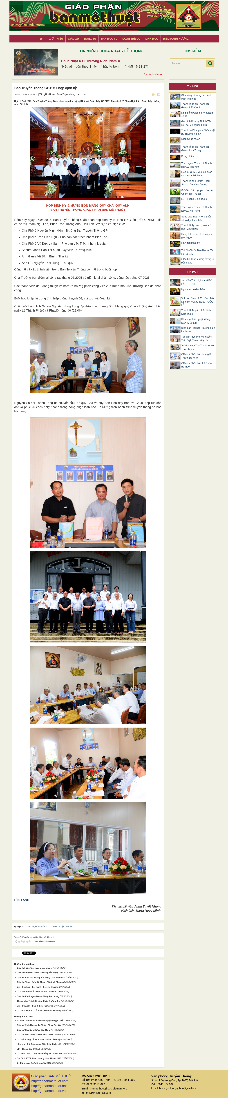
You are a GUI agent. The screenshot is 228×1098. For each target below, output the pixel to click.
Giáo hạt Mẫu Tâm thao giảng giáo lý (34, 967)
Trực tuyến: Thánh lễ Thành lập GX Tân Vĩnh (196, 165)
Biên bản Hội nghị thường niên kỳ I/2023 (198, 329)
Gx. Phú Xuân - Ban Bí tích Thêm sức (35, 1005)
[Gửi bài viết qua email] (148, 94)
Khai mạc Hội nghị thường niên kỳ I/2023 (195, 321)
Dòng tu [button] (90, 38)
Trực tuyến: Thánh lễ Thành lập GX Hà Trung (196, 208)
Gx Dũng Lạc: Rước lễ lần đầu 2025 (34, 1062)
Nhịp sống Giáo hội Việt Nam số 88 (197, 114)
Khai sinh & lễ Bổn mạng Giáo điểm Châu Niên (39, 1044)
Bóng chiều (187, 156)
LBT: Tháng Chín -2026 (194, 199)
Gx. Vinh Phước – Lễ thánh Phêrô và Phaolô (38, 1010)
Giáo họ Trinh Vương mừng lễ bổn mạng (197, 260)
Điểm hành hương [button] (176, 38)
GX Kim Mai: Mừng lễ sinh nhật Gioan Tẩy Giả (39, 1034)
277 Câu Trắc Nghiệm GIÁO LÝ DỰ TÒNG (196, 282)
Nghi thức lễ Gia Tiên (193, 289)
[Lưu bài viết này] (159, 94)
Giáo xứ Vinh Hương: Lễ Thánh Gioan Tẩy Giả (39, 1025)
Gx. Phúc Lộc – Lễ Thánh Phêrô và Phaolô (37, 986)
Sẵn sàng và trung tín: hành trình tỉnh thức (196, 96)
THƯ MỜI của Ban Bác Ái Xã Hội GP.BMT (197, 252)
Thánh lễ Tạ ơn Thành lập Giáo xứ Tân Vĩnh (195, 105)
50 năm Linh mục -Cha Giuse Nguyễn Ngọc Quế (40, 1020)
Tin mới (192, 86)
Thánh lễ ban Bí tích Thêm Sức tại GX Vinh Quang (195, 182)
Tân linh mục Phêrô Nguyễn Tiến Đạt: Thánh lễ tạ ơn (196, 338)
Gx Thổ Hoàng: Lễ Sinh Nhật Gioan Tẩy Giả (38, 1039)
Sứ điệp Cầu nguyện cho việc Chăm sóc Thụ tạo (197, 191)
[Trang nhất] (41, 39)
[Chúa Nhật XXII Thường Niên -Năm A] (36, 62)
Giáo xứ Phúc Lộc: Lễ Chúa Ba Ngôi (196, 364)
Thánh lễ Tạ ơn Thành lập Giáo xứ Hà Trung (195, 148)
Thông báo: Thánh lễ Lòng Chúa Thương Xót (38, 1000)
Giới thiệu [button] (56, 38)
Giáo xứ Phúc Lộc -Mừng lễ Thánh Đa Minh (196, 355)
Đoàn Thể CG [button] (131, 38)
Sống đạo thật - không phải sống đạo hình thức (196, 218)
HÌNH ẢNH (21, 900)
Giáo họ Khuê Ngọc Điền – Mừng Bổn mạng (38, 996)
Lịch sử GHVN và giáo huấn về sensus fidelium (196, 173)
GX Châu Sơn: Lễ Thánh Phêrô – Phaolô (36, 991)
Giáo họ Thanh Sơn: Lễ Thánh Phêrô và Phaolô (40, 982)
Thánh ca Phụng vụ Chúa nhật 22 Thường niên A (198, 131)
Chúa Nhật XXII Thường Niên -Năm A (90, 60)
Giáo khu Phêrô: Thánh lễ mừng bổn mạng (37, 972)
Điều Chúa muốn (190, 139)
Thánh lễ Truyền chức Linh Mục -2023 (196, 312)
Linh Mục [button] (151, 38)
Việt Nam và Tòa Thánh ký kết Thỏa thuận (197, 347)
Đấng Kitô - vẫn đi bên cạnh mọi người (196, 235)
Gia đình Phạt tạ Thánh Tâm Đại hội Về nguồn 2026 (196, 123)
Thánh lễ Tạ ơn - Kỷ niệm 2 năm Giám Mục (196, 227)
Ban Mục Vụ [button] (109, 38)
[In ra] (153, 94)
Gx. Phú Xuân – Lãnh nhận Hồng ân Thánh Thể (39, 1053)
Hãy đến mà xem (190, 242)
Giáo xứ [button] (73, 38)
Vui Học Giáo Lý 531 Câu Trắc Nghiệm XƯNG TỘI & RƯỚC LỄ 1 (198, 302)
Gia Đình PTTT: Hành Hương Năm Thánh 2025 (39, 1058)
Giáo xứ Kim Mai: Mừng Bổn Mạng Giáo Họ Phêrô (41, 977)
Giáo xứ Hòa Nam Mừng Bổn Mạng (33, 1029)
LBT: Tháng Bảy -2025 (27, 1048)
